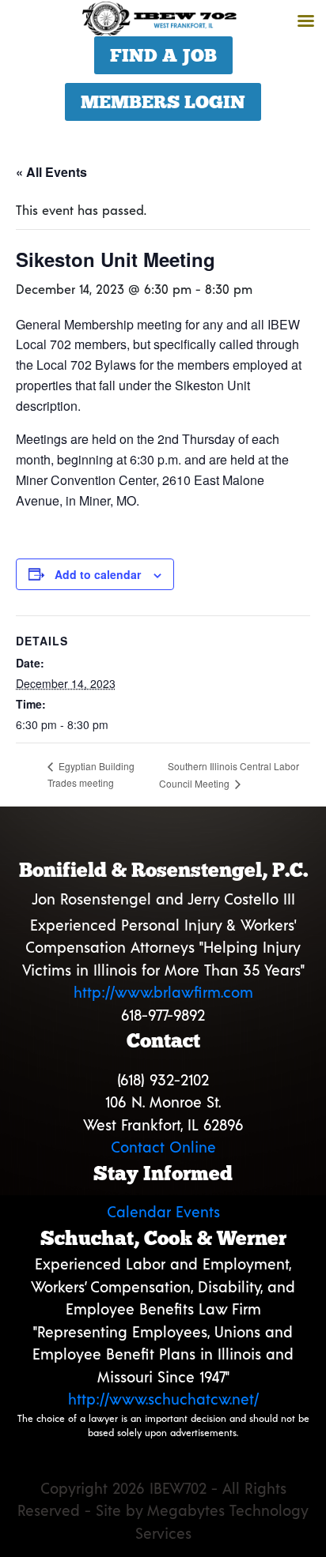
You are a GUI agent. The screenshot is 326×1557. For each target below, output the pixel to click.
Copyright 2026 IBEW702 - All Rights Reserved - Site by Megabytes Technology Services (163, 1510)
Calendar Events (163, 1211)
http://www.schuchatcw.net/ (163, 1399)
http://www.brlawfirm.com (163, 992)
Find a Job (163, 55)
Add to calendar (98, 574)
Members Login (163, 102)
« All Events (51, 172)
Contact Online (163, 1147)
